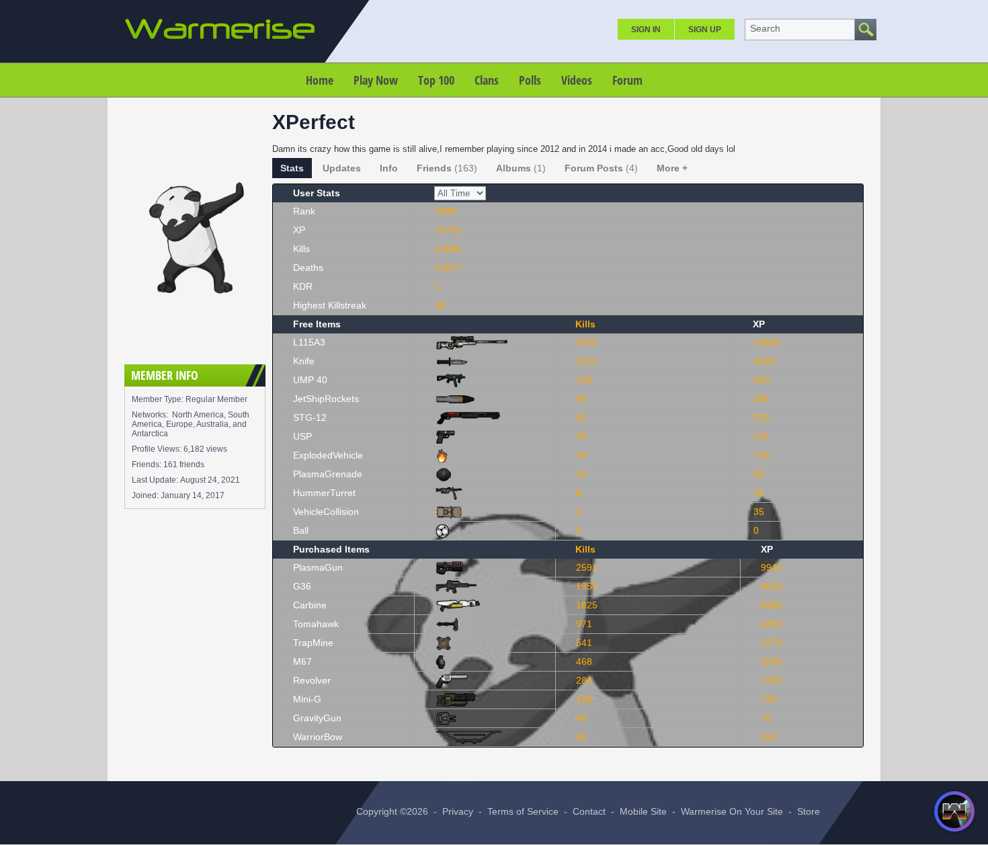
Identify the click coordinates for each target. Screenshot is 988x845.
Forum (627, 80)
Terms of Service (523, 811)
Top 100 (436, 80)
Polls (530, 80)
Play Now (376, 80)
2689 (445, 211)
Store (808, 811)
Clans (487, 80)
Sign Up (704, 29)
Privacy (457, 811)
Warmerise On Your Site (732, 811)
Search (765, 28)
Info (389, 168)
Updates (342, 168)
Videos (576, 80)
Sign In (646, 29)
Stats (292, 168)
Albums (521, 168)
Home (319, 80)
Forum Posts (601, 168)
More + (672, 168)
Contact (589, 811)
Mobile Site (643, 811)
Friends (447, 168)
